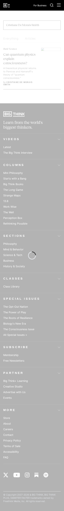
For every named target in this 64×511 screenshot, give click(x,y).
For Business (39, 5)
